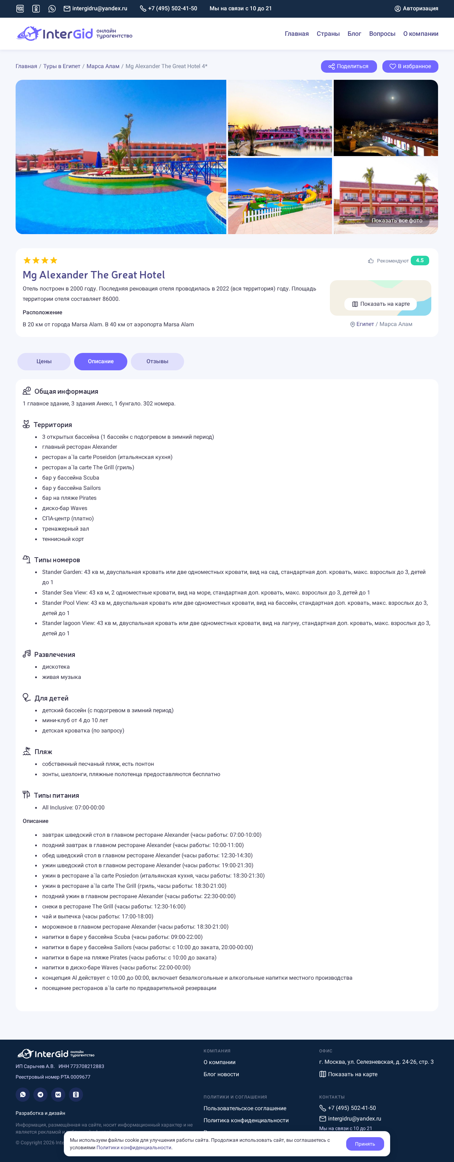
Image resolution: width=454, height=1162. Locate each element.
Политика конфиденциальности (246, 1120)
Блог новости (221, 1074)
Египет (365, 324)
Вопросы (382, 33)
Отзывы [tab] (157, 361)
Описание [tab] (101, 361)
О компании (420, 33)
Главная (297, 33)
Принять (365, 1144)
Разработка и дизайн (40, 1113)
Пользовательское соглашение (245, 1108)
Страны (328, 33)
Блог (354, 33)
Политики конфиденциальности (133, 1147)
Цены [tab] (44, 361)
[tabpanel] (227, 695)
